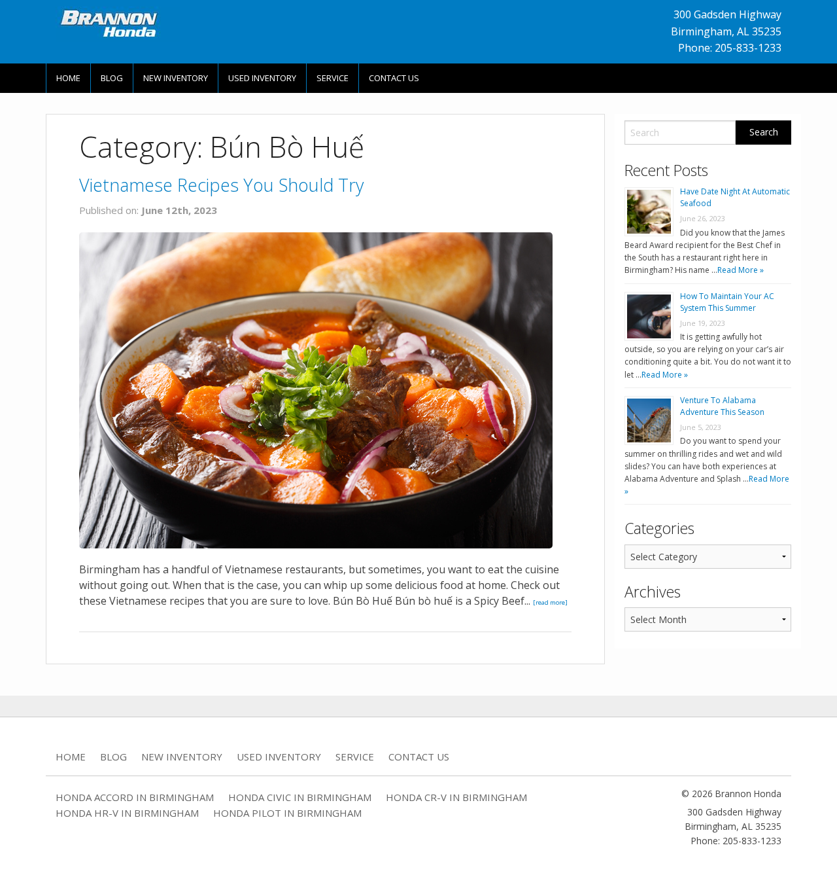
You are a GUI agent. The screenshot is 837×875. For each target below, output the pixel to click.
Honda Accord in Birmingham (135, 797)
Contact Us (394, 78)
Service (332, 78)
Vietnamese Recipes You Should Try (221, 185)
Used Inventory (262, 78)
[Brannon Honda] (118, 23)
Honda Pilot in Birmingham (287, 812)
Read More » (740, 270)
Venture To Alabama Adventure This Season (722, 406)
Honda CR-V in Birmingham (456, 797)
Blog (112, 78)
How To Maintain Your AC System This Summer (727, 302)
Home (68, 78)
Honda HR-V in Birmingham (127, 812)
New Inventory (175, 78)
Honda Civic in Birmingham (299, 797)
